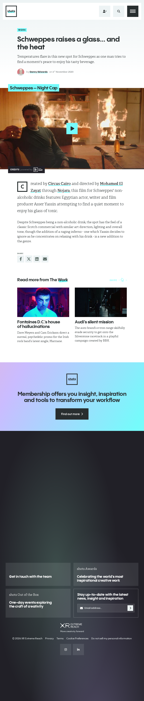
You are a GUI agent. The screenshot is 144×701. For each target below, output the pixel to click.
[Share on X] (28, 259)
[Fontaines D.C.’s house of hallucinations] (43, 302)
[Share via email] (44, 259)
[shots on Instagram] (65, 649)
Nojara (63, 190)
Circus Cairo (59, 183)
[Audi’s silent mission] (101, 302)
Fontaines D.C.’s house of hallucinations (38, 324)
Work (22, 30)
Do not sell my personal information (111, 638)
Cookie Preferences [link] (77, 638)
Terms (60, 638)
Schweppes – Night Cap (33, 88)
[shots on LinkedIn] (78, 649)
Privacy (49, 638)
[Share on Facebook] (20, 259)
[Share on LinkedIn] (36, 259)
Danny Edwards (39, 71)
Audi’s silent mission (94, 321)
